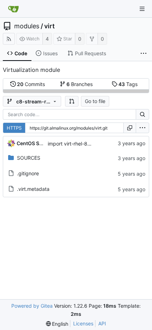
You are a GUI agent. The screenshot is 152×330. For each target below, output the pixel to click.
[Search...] (142, 114)
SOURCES (28, 158)
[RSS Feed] (9, 39)
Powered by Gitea (32, 306)
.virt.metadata (33, 189)
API (102, 323)
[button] (71, 101)
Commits (31, 84)
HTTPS (14, 128)
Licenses (83, 323)
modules (26, 26)
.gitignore (28, 173)
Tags (128, 84)
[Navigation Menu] (142, 8)
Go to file (95, 101)
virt (49, 26)
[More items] (143, 53)
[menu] (142, 128)
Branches (79, 84)
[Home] (13, 8)
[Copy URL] (129, 128)
